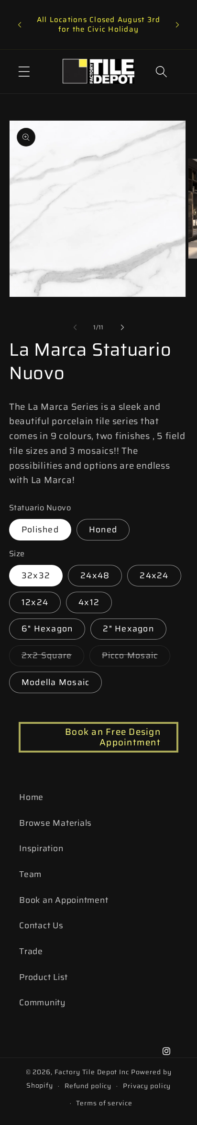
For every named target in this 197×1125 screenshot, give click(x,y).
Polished (40, 529)
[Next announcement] (177, 24)
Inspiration (41, 848)
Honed (103, 529)
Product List (43, 977)
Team (30, 874)
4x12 (88, 602)
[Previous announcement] (19, 24)
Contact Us (41, 925)
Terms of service (104, 1103)
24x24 (154, 575)
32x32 (36, 575)
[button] (24, 71)
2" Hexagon (128, 628)
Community (42, 1002)
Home (31, 797)
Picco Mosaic (136, 657)
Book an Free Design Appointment (113, 737)
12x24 (35, 602)
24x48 (94, 575)
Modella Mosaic (56, 682)
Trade (31, 951)
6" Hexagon (47, 628)
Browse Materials (55, 823)
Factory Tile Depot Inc (92, 1072)
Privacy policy (147, 1085)
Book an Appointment (63, 900)
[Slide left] (75, 327)
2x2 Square (53, 657)
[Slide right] (122, 327)
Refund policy (88, 1085)
